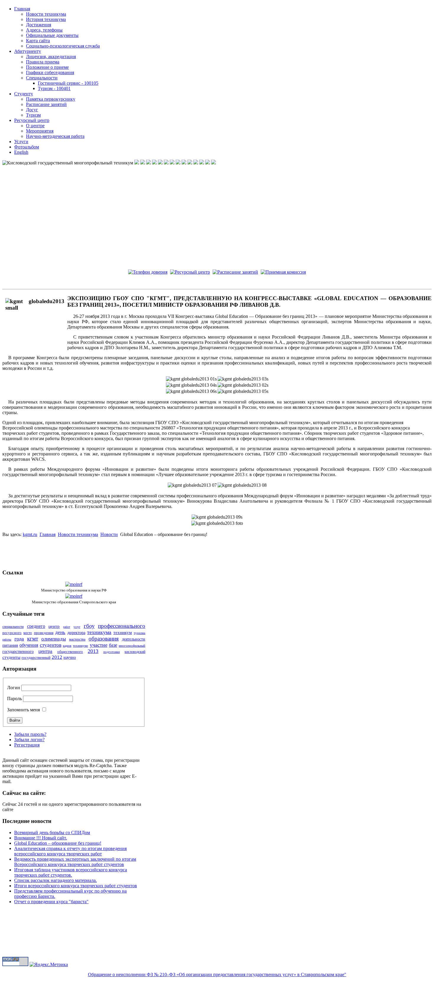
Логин (13, 687)
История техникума (46, 19)
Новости (109, 534)
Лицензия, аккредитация (51, 56)
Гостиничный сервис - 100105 (68, 83)
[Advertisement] (217, 550)
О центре (35, 125)
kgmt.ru (30, 534)
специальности (13, 627)
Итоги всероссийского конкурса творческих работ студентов (75, 885)
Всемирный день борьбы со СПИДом (52, 832)
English (21, 152)
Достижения (38, 24)
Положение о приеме (47, 67)
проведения (43, 632)
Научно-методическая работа (55, 136)
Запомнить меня (23, 709)
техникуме (80, 645)
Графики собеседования (50, 72)
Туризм (33, 114)
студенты (11, 657)
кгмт (32, 638)
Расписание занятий (46, 104)
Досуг (32, 109)
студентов (50, 645)
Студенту (23, 93)
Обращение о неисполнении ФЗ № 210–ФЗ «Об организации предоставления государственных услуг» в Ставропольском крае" (217, 974)
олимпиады (53, 639)
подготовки (111, 651)
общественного (70, 651)
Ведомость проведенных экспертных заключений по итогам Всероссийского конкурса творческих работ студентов (75, 862)
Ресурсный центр (31, 120)
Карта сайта (38, 40)
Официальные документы (52, 35)
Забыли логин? (29, 739)
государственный (36, 657)
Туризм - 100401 (54, 88)
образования (104, 638)
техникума (99, 632)
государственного (18, 651)
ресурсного (12, 632)
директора (76, 632)
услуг (77, 626)
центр (54, 626)
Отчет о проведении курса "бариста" (51, 901)
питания (10, 645)
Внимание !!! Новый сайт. (40, 837)
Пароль (14, 698)
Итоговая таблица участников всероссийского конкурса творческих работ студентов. (70, 872)
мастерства (77, 639)
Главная (22, 8)
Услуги (21, 141)
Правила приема (42, 61)
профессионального (121, 626)
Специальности (42, 77)
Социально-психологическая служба (63, 45)
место (27, 633)
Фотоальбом (26, 146)
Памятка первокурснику (50, 99)
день (60, 632)
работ (66, 626)
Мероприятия (39, 130)
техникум (122, 632)
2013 (93, 651)
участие (98, 645)
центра (45, 651)
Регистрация (27, 744)
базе (113, 645)
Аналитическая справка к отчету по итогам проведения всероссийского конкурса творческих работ (70, 851)
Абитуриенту (27, 51)
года (19, 639)
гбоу (89, 626)
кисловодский (135, 652)
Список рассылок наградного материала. (55, 880)
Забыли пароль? (30, 734)
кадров (67, 645)
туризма (139, 633)
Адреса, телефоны (44, 29)
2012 (57, 657)
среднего (36, 626)
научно (69, 657)
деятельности (133, 639)
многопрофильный (132, 645)
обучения (28, 645)
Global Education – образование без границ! (57, 843)
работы (6, 639)
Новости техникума (46, 14)
